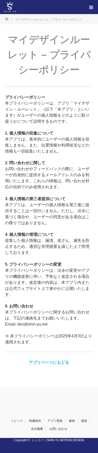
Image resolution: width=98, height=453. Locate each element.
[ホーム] (6, 18)
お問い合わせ (58, 429)
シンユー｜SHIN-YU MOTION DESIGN (58, 440)
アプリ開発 (55, 421)
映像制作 (35, 421)
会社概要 (37, 429)
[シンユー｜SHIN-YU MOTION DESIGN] (16, 7)
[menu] (91, 7)
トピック (17, 421)
